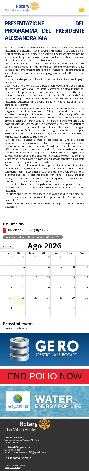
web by (12, 467)
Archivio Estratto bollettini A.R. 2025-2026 (32, 237)
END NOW (44, 376)
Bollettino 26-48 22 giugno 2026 (29, 230)
